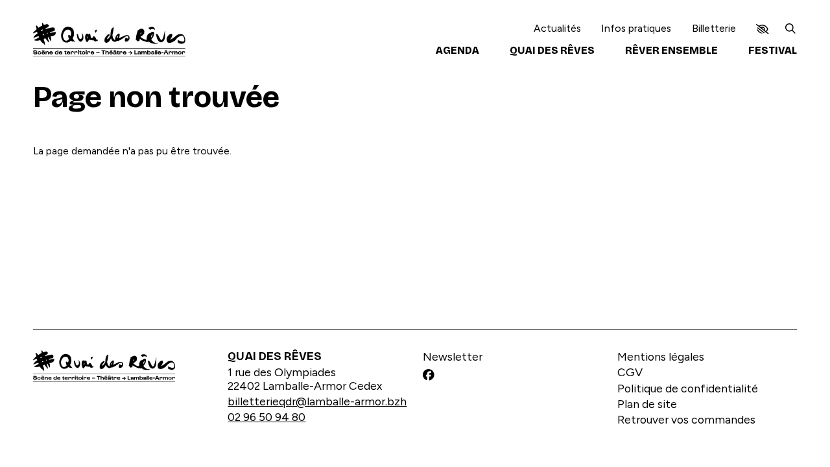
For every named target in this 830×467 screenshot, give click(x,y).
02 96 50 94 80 (266, 417)
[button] (762, 29)
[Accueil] (109, 39)
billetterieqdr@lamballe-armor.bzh (317, 401)
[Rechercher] (790, 28)
